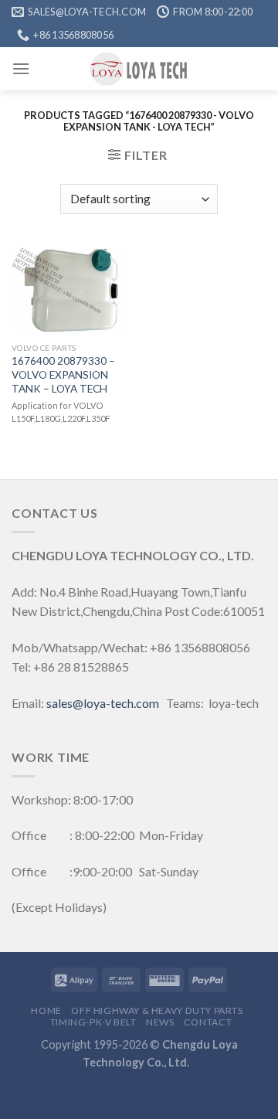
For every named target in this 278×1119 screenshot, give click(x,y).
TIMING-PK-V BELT (93, 1022)
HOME (46, 1010)
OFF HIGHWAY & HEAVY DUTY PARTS (156, 1010)
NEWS (160, 1022)
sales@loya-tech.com (102, 703)
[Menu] (21, 68)
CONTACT (208, 1022)
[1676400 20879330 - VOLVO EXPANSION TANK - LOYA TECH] (71, 290)
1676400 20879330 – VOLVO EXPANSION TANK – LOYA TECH (63, 374)
